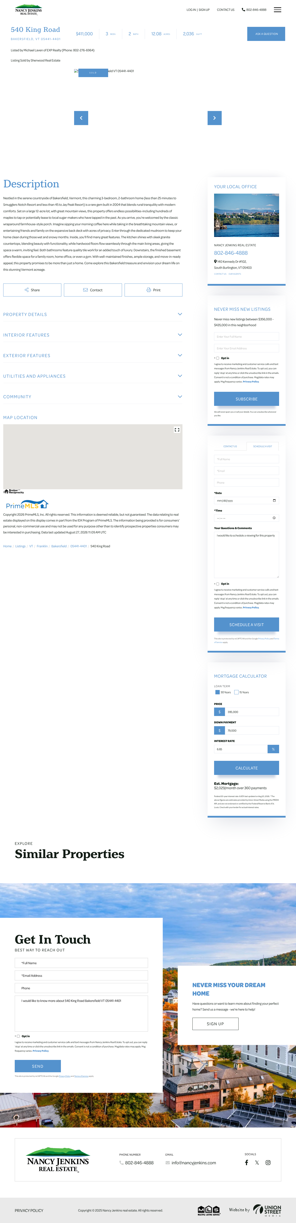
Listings (20, 546)
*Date (218, 493)
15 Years (244, 692)
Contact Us (225, 10)
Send (38, 1066)
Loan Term (222, 686)
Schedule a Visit (262, 446)
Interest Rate (224, 741)
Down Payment (225, 722)
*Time (218, 510)
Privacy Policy (251, 381)
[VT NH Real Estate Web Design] (255, 1210)
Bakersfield (59, 546)
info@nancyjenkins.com (194, 1162)
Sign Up (204, 10)
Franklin (42, 546)
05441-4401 (78, 546)
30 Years (226, 692)
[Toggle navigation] (277, 9)
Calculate (247, 767)
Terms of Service (82, 1076)
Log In (191, 10)
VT (31, 546)
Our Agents (235, 274)
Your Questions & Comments (233, 528)
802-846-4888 (256, 10)
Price (218, 704)
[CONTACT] (266, 34)
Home (7, 546)
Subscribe (247, 398)
